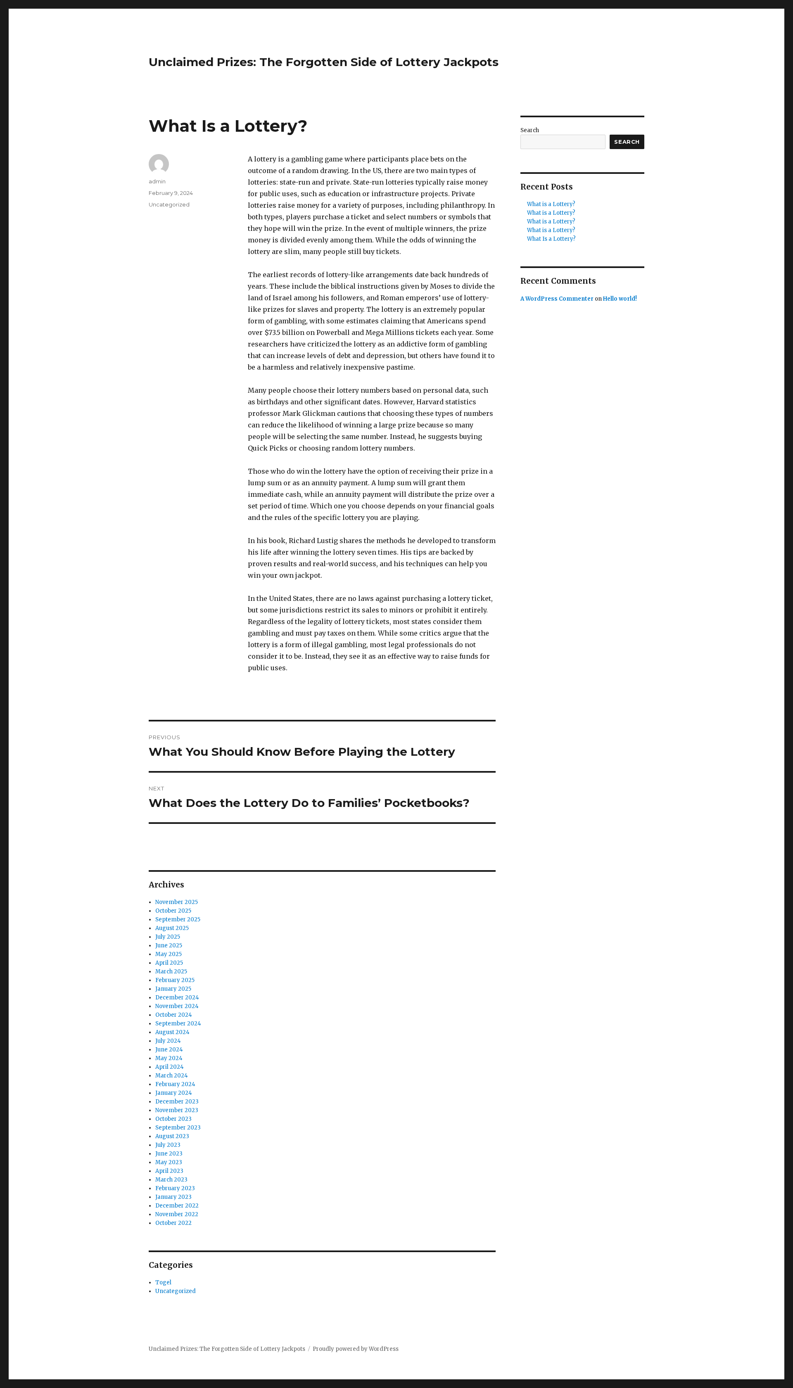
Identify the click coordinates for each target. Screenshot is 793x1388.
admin (157, 181)
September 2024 (178, 1023)
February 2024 (175, 1084)
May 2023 (168, 1162)
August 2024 (172, 1032)
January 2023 (173, 1197)
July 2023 (167, 1144)
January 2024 (173, 1092)
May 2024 (169, 1058)
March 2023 (171, 1179)
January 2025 (173, 988)
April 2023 (169, 1170)
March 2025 (171, 971)
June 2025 (168, 945)
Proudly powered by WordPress (356, 1348)
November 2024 (177, 1006)
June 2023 (169, 1153)
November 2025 (176, 902)
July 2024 (168, 1040)
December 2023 (177, 1101)
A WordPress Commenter (557, 298)
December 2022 (177, 1205)
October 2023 (173, 1118)
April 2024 (169, 1066)
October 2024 (173, 1014)
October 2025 (173, 910)
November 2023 (176, 1110)
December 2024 (177, 997)
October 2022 (173, 1223)
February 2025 (175, 980)
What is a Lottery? (551, 204)
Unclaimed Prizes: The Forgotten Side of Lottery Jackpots (324, 62)
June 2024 (169, 1049)
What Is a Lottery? (551, 238)
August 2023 (172, 1136)
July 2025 (167, 936)
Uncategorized (169, 204)
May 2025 (168, 954)
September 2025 (177, 919)
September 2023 (178, 1127)
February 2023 (175, 1188)
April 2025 (169, 962)
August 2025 (172, 928)
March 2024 (171, 1075)
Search (529, 130)
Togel (163, 1282)
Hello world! (620, 298)
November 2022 (176, 1214)
